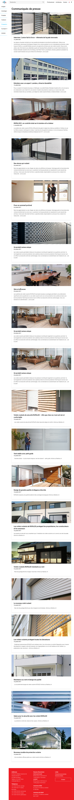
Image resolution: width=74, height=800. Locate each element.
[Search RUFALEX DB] (43, 2)
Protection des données (60, 774)
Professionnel (50, 2)
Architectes (59, 2)
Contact (65, 2)
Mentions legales (59, 775)
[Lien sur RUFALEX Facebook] (71, 2)
